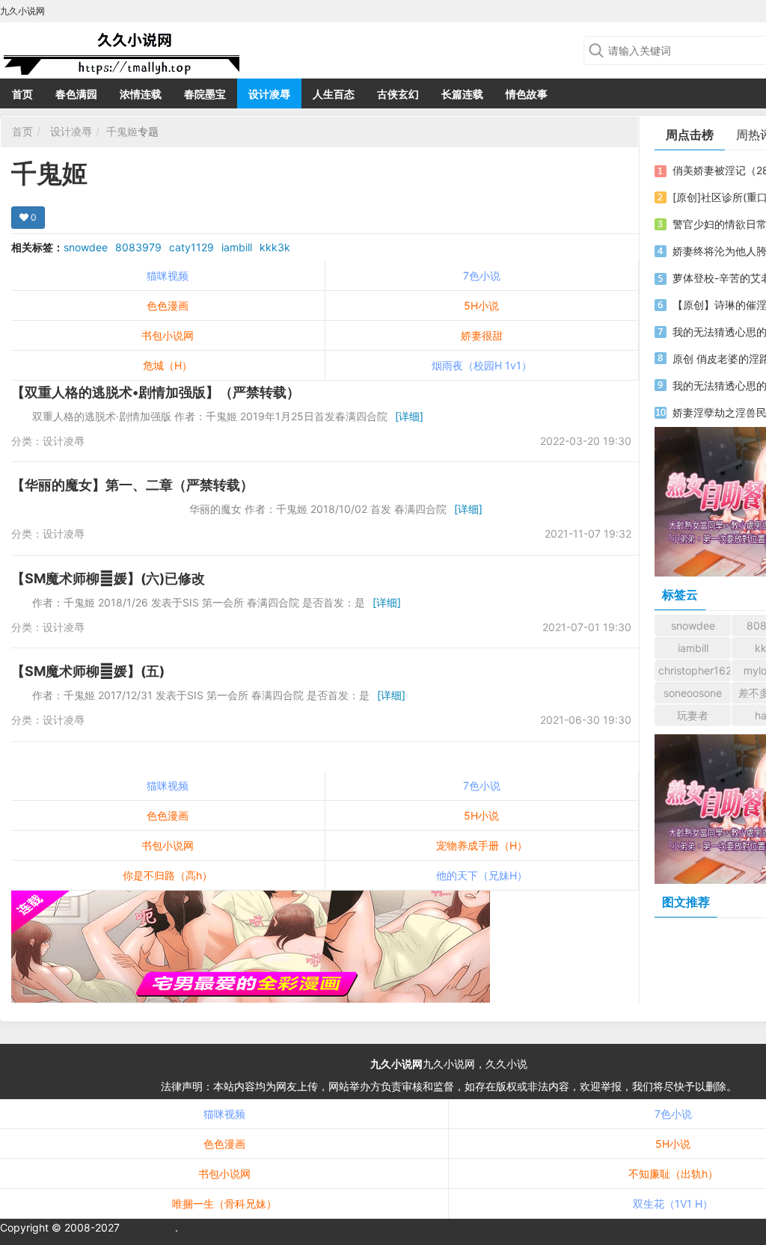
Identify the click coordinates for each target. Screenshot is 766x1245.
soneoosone (693, 692)
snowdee (86, 247)
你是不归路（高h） (167, 875)
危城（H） (167, 365)
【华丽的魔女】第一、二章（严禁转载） (132, 485)
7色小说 (481, 275)
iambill (236, 247)
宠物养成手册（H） (481, 845)
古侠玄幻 (398, 93)
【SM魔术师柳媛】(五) (88, 671)
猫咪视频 (168, 275)
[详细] (409, 416)
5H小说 (481, 305)
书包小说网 (167, 335)
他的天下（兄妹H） (481, 875)
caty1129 (191, 247)
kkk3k (275, 247)
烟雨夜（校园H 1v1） (482, 365)
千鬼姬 (122, 131)
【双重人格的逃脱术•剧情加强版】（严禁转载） (155, 392)
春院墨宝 (205, 93)
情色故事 (527, 93)
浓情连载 (141, 93)
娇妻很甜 (482, 335)
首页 (22, 93)
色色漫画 (168, 305)
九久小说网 (396, 1063)
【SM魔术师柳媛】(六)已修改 (108, 578)
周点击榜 (690, 134)
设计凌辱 (269, 93)
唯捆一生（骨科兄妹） (224, 1203)
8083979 (138, 247)
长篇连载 (462, 93)
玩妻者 (692, 715)
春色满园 (76, 93)
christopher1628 (694, 670)
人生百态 (334, 93)
